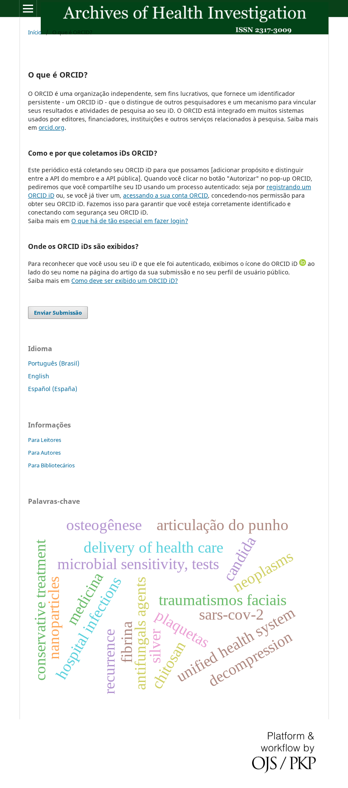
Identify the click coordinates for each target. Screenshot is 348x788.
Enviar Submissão (58, 312)
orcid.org (52, 127)
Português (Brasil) (53, 363)
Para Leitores (44, 440)
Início (35, 32)
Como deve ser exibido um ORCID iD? (124, 281)
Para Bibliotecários (51, 465)
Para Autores (44, 452)
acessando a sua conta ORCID (165, 195)
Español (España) (52, 389)
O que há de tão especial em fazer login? (129, 221)
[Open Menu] (28, 8)
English (38, 376)
